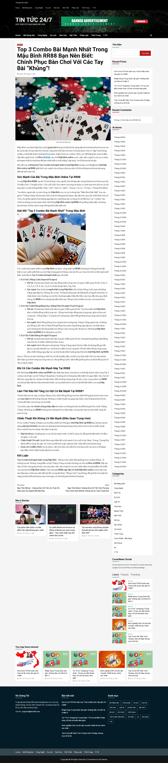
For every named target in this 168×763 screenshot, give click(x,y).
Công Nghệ (39, 8)
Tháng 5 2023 (119, 293)
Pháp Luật (75, 8)
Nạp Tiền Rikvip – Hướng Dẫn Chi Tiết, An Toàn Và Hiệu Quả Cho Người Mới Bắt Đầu (38, 488)
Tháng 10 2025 (120, 168)
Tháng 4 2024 (119, 244)
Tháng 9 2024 (119, 226)
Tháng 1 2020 (119, 431)
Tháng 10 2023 (120, 271)
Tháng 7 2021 (119, 369)
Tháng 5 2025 (119, 191)
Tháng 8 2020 (119, 400)
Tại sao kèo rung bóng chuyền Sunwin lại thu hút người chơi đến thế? (95, 530)
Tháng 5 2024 (119, 240)
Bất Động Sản (27, 8)
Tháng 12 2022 (120, 315)
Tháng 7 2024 (119, 231)
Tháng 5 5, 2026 (29, 533)
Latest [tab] (115, 574)
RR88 (47, 157)
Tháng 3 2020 (119, 422)
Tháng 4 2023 (119, 297)
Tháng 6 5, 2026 (85, 681)
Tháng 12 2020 (120, 382)
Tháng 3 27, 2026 (62, 538)
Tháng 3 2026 (119, 146)
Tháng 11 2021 (120, 360)
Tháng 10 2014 (120, 466)
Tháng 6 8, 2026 (29, 678)
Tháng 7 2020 (119, 404)
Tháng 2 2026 (119, 150)
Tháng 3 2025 (119, 199)
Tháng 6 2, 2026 (140, 678)
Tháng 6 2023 (119, 288)
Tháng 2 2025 (119, 204)
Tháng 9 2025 (119, 173)
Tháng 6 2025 (119, 186)
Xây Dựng (118, 543)
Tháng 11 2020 (120, 386)
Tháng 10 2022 (120, 324)
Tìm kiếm (117, 44)
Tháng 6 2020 (119, 409)
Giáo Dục (56, 8)
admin (21, 74)
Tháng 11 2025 (120, 164)
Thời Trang (85, 8)
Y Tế (94, 8)
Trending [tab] (135, 574)
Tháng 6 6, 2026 (57, 678)
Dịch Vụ (117, 493)
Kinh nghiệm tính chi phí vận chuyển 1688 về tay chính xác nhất (132, 94)
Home (17, 8)
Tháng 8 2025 (119, 177)
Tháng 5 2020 (119, 413)
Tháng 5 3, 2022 (30, 74)
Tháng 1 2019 (119, 444)
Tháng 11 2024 (120, 217)
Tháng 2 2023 (119, 306)
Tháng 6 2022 (119, 333)
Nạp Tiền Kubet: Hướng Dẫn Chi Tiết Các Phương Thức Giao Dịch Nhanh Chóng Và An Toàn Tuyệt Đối (87, 488)
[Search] (151, 35)
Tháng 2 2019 (119, 440)
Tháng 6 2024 (119, 235)
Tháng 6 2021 (119, 373)
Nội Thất (66, 8)
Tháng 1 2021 (119, 377)
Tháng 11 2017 (120, 453)
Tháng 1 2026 (119, 155)
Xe (115, 547)
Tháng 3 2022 (119, 346)
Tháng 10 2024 (120, 222)
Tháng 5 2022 (119, 337)
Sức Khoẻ (118, 525)
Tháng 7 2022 (119, 329)
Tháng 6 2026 (119, 137)
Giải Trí (20, 45)
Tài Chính (117, 529)
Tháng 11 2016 (120, 458)
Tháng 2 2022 (119, 351)
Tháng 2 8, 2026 (94, 536)
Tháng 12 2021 (120, 355)
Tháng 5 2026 (119, 142)
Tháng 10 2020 (120, 391)
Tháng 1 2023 (119, 311)
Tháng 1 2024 (119, 257)
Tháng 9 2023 (119, 275)
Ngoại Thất (118, 511)
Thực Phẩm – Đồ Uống (123, 538)
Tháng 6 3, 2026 (113, 678)
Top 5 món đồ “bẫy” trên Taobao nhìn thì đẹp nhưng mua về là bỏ (132, 101)
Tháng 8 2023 (119, 280)
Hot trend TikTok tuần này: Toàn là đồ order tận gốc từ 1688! (131, 72)
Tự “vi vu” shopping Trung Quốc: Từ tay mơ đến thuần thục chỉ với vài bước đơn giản (131, 87)
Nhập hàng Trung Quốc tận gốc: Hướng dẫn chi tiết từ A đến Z (131, 79)
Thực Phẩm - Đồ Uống (116, 717)
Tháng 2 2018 (119, 449)
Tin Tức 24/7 (33, 19)
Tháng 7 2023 (119, 284)
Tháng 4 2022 (119, 342)
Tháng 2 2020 (119, 426)
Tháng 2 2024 (119, 253)
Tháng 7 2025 (119, 182)
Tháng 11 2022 (120, 320)
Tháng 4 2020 (119, 418)
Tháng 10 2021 (120, 364)
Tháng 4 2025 (119, 195)
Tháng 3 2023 (119, 302)
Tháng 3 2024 (119, 248)
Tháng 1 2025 (119, 208)
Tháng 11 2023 (120, 266)
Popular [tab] (125, 574)
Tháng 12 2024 (120, 213)
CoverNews (91, 759)
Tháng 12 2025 (120, 159)
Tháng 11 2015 (120, 462)
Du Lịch (48, 8)
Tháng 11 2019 (120, 435)
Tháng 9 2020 (119, 395)
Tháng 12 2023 (120, 262)
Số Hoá (117, 520)
